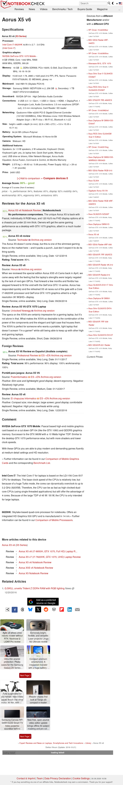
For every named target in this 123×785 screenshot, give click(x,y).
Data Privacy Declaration (57, 778)
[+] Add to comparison (28, 178)
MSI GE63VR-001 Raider (99, 345)
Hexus (14, 269)
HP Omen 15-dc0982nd (98, 110)
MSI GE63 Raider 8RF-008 (100, 244)
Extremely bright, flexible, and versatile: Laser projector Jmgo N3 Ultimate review (38, 637)
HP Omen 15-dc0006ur (98, 29)
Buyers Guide (85, 9)
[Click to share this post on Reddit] (46, 609)
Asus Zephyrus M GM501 (99, 298)
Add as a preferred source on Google (46, 601)
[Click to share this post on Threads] (22, 610)
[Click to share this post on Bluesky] (30, 610)
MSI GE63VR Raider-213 (99, 274)
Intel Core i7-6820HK (12, 44)
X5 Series (21, 36)
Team (40, 778)
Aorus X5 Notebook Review (33, 573)
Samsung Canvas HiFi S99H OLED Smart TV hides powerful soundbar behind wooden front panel (12, 724)
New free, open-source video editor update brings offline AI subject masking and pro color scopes (38, 724)
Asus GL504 (93, 180)
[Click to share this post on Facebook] (14, 610)
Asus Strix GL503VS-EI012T (100, 334)
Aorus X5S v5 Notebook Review (36, 567)
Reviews (19, 9)
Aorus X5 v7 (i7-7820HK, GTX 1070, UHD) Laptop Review (50, 557)
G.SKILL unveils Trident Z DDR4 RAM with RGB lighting (34, 588)
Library (88, 743)
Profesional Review (27, 355)
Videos (43, 9)
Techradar (22, 239)
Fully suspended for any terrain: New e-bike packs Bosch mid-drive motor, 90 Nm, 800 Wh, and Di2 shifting (12, 698)
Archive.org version (41, 239)
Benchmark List (41, 463)
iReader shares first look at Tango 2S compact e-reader (38, 699)
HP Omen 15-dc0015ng (98, 147)
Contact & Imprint (26, 778)
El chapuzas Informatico (23, 398)
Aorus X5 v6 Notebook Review (24, 210)
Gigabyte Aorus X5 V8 (98, 190)
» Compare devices (54, 178)
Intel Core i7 (9, 47)
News (32, 9)
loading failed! (9, 752)
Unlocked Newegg (21, 310)
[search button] (109, 3)
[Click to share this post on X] (38, 609)
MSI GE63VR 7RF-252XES (100, 254)
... (119, 9)
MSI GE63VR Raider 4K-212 (100, 264)
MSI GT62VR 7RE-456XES (100, 100)
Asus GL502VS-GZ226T (98, 214)
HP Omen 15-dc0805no (98, 53)
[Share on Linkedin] (69, 609)
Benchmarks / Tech (62, 9)
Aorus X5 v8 (93, 234)
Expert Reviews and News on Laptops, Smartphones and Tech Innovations (51, 743)
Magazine (102, 9)
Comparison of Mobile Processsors (54, 520)
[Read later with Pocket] (54, 609)
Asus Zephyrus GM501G (98, 224)
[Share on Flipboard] (61, 609)
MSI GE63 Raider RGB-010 (100, 170)
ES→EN (46, 355)
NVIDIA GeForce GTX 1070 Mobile (19, 56)
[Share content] (8, 610)
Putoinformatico (19, 377)
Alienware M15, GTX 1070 (99, 63)
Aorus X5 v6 (8, 545)
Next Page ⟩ (25, 675)
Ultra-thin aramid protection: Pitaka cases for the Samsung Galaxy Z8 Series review (12, 663)
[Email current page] (77, 610)
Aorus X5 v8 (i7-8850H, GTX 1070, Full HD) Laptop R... (48, 551)
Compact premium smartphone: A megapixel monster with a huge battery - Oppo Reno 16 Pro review (38, 663)
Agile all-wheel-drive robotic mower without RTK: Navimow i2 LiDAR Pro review (12, 637)
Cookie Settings (81, 778)
